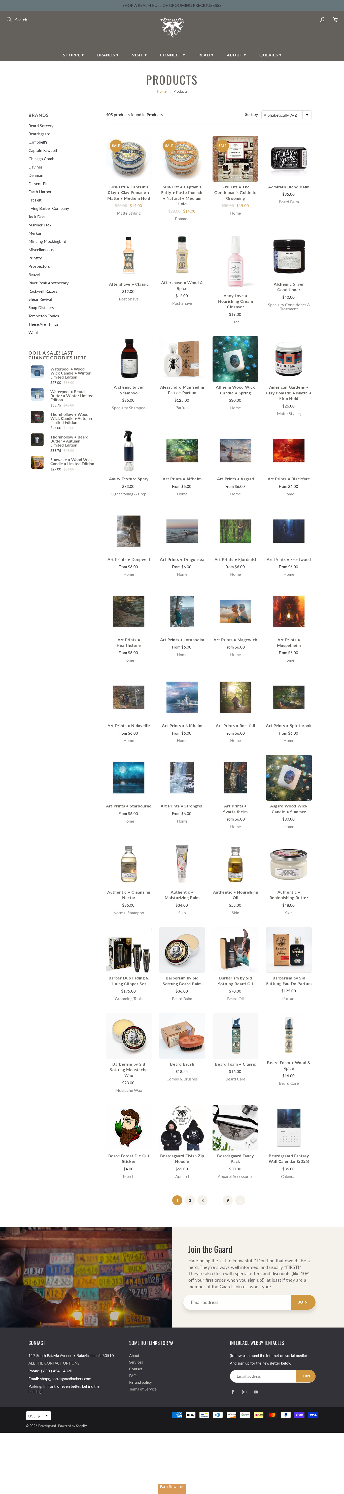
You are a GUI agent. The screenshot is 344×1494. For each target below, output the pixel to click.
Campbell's (38, 142)
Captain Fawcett (42, 150)
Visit (138, 54)
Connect (171, 54)
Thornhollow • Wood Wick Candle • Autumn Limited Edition (71, 418)
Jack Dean (37, 216)
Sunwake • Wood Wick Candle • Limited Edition (72, 462)
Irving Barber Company (48, 208)
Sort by (251, 114)
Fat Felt (35, 199)
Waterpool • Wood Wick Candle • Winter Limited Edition (70, 373)
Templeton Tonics (43, 315)
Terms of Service (143, 1389)
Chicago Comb (41, 158)
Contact (135, 1369)
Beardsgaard (39, 133)
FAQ (132, 1376)
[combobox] (286, 114)
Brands (106, 54)
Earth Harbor (40, 191)
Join (303, 1302)
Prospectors (39, 266)
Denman (35, 175)
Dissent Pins (39, 183)
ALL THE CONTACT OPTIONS (53, 1363)
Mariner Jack (39, 224)
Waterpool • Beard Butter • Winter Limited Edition (71, 396)
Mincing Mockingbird (47, 241)
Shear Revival (40, 299)
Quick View (128, 158)
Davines (35, 166)
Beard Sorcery (40, 125)
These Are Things (43, 324)
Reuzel (34, 274)
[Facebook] (232, 1392)
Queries (269, 54)
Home (161, 91)
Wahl (33, 332)
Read (204, 54)
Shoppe (72, 54)
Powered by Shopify (72, 1426)
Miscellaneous (41, 249)
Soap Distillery (41, 307)
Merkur (35, 233)
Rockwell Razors (42, 291)
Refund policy (140, 1382)
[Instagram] (244, 1392)
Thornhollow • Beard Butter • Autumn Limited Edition (69, 441)
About (235, 54)
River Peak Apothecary (48, 282)
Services (136, 1362)
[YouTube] (255, 1392)
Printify (35, 257)
